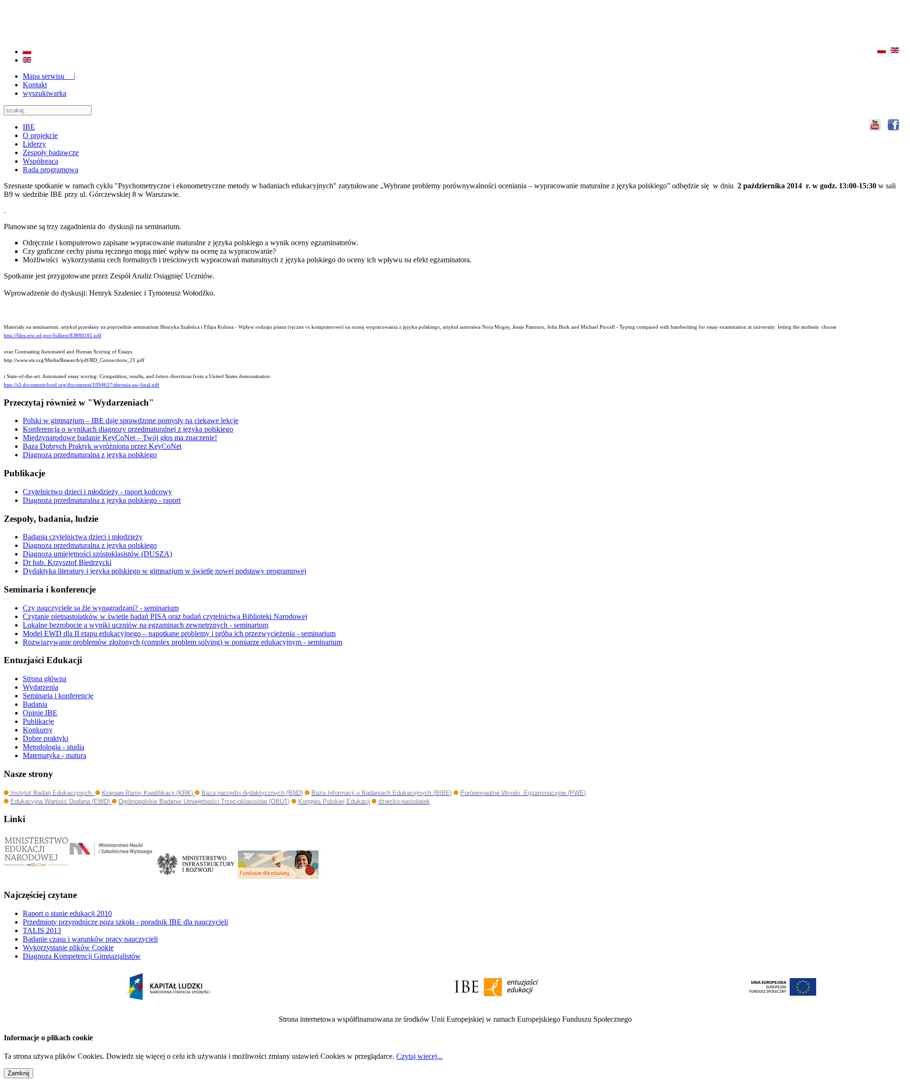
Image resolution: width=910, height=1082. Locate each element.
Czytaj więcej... (419, 1056)
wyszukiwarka (44, 93)
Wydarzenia (40, 687)
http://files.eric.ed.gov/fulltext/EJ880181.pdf (52, 335)
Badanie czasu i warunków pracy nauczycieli (90, 939)
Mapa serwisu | (49, 76)
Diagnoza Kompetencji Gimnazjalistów (82, 956)
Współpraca (40, 161)
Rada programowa (50, 170)
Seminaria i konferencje (58, 696)
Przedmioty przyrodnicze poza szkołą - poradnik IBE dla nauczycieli (125, 922)
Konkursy (38, 730)
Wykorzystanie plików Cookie (68, 947)
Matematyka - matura (54, 755)
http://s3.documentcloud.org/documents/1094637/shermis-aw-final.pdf (81, 385)
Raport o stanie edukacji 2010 (67, 913)
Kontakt (35, 85)
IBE (29, 127)
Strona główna (44, 679)
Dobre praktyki (45, 738)
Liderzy (34, 144)
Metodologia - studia (53, 747)
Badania (35, 704)
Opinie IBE (40, 713)
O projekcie (40, 135)
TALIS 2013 (42, 930)
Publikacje (38, 721)
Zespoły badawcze (51, 152)
